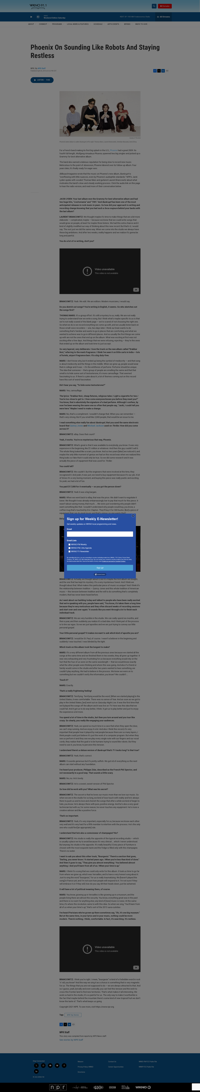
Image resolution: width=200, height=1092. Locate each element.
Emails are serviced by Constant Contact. (114, 561)
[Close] (133, 515)
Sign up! (100, 567)
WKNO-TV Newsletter (80, 551)
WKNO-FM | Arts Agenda (81, 547)
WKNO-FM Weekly (79, 544)
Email (69, 529)
